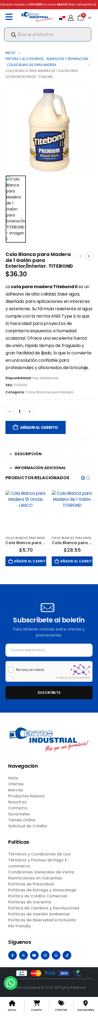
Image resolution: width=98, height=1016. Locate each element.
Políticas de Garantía (29, 902)
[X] (23, 955)
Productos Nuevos (26, 796)
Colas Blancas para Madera (50, 392)
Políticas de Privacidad (31, 884)
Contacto (17, 808)
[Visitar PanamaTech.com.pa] (80, 670)
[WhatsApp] (56, 955)
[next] (89, 256)
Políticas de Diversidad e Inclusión (42, 920)
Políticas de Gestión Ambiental (39, 914)
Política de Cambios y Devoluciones (43, 908)
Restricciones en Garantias (35, 878)
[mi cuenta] (70, 18)
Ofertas (16, 784)
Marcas (15, 790)
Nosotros (17, 802)
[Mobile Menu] (10, 17)
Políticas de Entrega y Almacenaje (42, 890)
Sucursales (19, 814)
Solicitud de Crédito (27, 826)
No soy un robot (30, 670)
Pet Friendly (19, 926)
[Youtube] (34, 955)
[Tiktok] (67, 955)
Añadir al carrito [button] (30, 561)
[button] (83, 478)
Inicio (13, 778)
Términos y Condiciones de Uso (39, 854)
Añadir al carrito (39, 427)
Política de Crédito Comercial (37, 896)
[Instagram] (45, 955)
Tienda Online (21, 820)
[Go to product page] (25, 510)
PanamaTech (81, 677)
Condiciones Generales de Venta (41, 872)
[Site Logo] (37, 16)
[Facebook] (12, 955)
